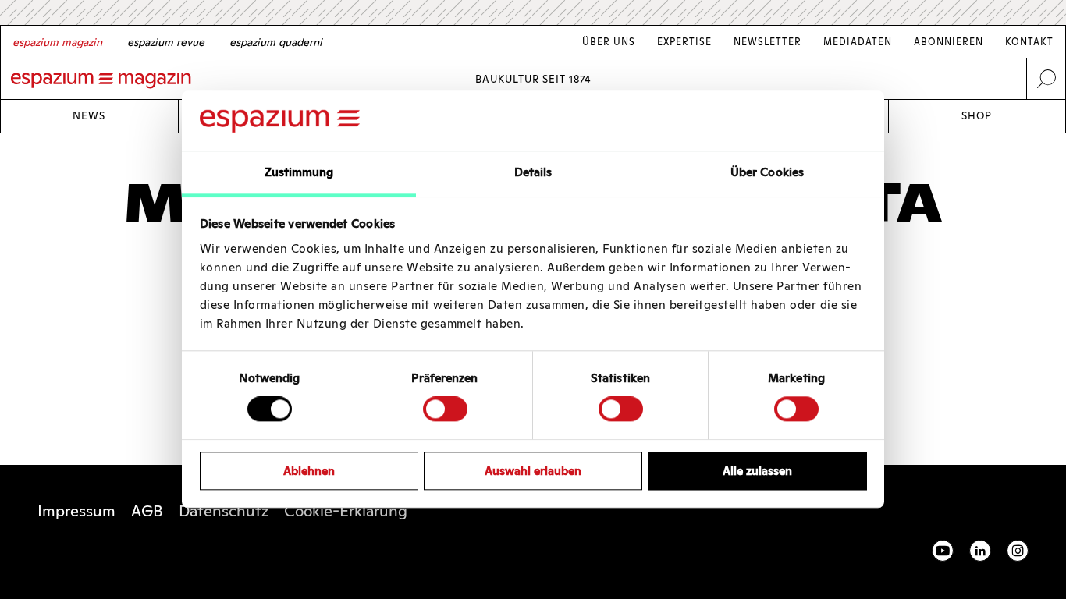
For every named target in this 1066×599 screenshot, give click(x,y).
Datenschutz (223, 511)
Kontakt (1029, 41)
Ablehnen (309, 471)
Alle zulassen (757, 471)
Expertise (684, 41)
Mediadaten (857, 41)
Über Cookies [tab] (767, 172)
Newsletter (767, 41)
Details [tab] (533, 172)
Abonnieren (948, 41)
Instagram (1018, 551)
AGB (147, 511)
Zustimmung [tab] (299, 172)
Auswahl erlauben (533, 471)
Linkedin (980, 551)
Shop (976, 115)
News (89, 115)
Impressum (76, 511)
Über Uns (608, 41)
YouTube (943, 551)
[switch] (445, 408)
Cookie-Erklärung (345, 511)
